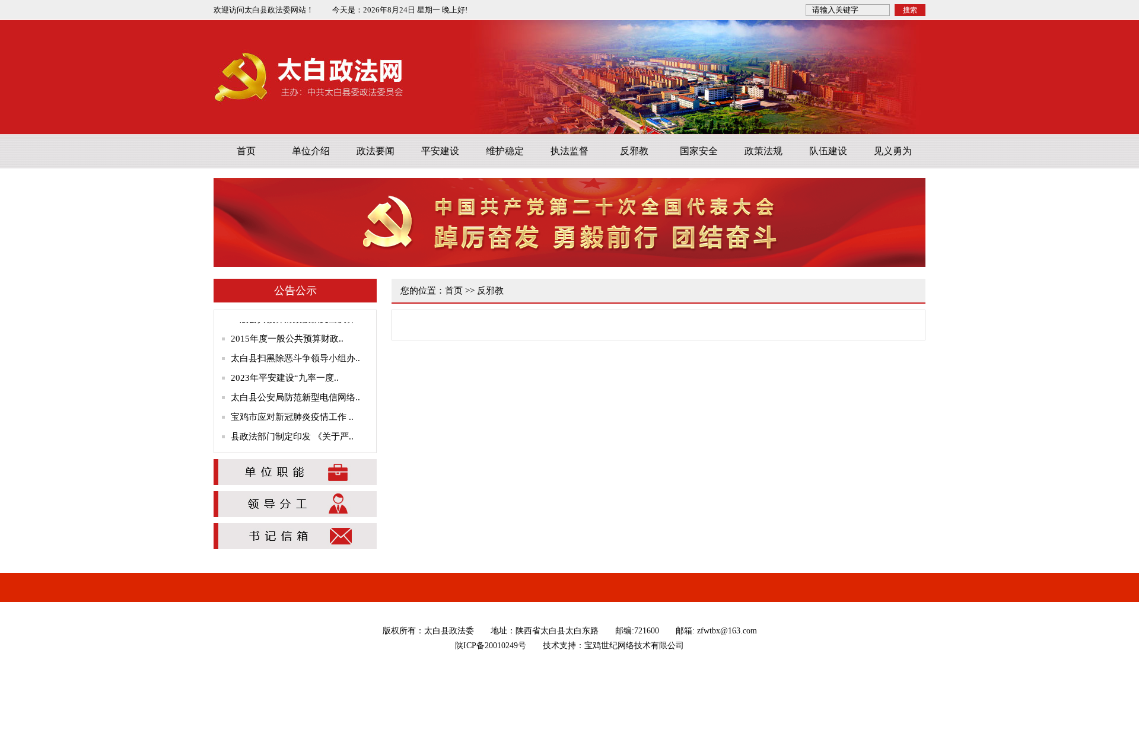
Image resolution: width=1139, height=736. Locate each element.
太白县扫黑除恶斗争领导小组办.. (295, 353)
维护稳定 (505, 151)
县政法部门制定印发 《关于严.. (292, 431)
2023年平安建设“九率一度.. (285, 373)
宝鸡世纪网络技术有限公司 (634, 645)
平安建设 (440, 151)
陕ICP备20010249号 (490, 645)
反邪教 (634, 151)
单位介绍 (311, 151)
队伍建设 (828, 151)
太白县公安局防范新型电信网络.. (295, 392)
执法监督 (569, 151)
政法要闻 (375, 151)
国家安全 (699, 151)
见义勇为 (893, 151)
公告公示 (295, 291)
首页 (246, 151)
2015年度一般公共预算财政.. (287, 334)
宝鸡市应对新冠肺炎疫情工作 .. (292, 412)
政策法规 (763, 151)
